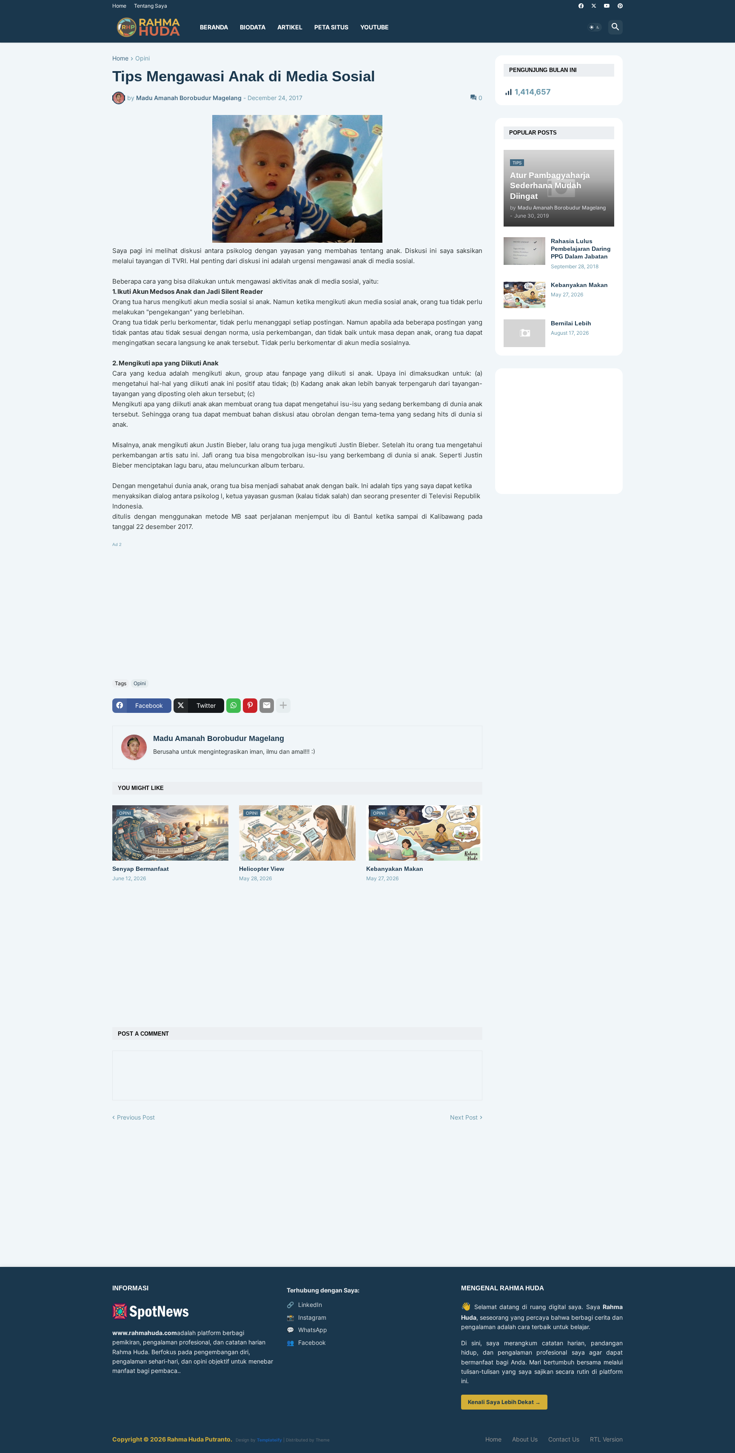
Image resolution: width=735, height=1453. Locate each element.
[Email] (266, 705)
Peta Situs (331, 27)
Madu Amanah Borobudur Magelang (218, 738)
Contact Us (563, 1439)
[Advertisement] (297, 609)
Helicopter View (261, 868)
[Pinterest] (250, 705)
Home (119, 6)
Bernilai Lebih (571, 323)
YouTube (374, 27)
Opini (142, 58)
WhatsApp (307, 1329)
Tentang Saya (150, 6)
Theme (323, 1439)
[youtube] (607, 6)
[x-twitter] (593, 6)
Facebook (306, 1342)
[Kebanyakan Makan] (524, 295)
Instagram (306, 1317)
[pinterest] (620, 6)
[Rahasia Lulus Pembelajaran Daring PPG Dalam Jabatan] (524, 251)
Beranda (214, 27)
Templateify (269, 1439)
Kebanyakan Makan (394, 868)
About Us (525, 1439)
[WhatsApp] (233, 705)
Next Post (464, 1117)
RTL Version (606, 1439)
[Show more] (283, 705)
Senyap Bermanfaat (140, 868)
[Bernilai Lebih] (524, 333)
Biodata (252, 27)
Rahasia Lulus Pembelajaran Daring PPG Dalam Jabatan (581, 249)
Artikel (289, 27)
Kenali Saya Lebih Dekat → (504, 1401)
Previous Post (136, 1117)
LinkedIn (304, 1304)
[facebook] (581, 6)
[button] (594, 27)
